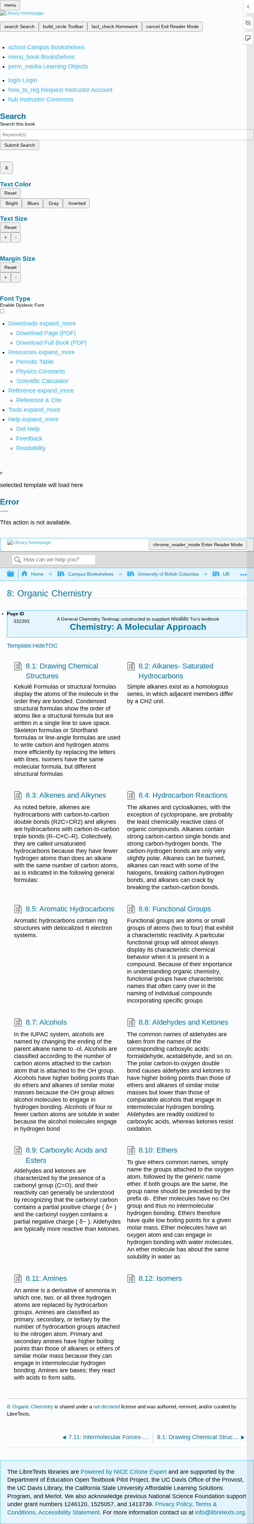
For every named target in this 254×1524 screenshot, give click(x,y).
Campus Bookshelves (90, 574)
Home (37, 574)
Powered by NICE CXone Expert (124, 1471)
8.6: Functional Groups (175, 909)
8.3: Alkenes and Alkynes (66, 795)
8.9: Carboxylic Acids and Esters (66, 1155)
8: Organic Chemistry (30, 1406)
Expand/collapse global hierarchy (15, 574)
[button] (29, 438)
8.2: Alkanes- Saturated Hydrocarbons (176, 671)
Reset (10, 193)
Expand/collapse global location (243, 572)
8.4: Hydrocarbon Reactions (183, 795)
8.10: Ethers (158, 1150)
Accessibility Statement (69, 1512)
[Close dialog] (4, 511)
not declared (107, 1406)
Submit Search (19, 145)
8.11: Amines (46, 1278)
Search (17, 560)
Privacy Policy (173, 1504)
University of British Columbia (168, 574)
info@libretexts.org (219, 1512)
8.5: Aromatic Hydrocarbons (70, 909)
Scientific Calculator (42, 381)
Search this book (17, 124)
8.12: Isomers (160, 1278)
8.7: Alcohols (46, 1022)
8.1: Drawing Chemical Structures (62, 671)
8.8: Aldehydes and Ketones (183, 1022)
